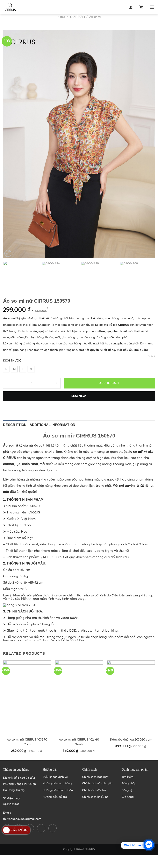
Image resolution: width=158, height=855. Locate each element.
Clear (151, 356)
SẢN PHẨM (77, 16)
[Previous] (11, 144)
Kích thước (12, 360)
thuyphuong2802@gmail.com (22, 819)
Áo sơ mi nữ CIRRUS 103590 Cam (27, 742)
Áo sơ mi (95, 16)
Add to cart (109, 383)
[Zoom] (7, 253)
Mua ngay (79, 396)
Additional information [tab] (53, 425)
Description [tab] (15, 425)
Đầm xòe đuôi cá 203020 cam (131, 739)
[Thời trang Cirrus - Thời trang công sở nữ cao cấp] (23, 7)
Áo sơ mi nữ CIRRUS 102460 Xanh (79, 742)
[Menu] (152, 7)
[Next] (146, 144)
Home (61, 16)
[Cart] (141, 7)
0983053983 (11, 804)
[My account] (131, 7)
